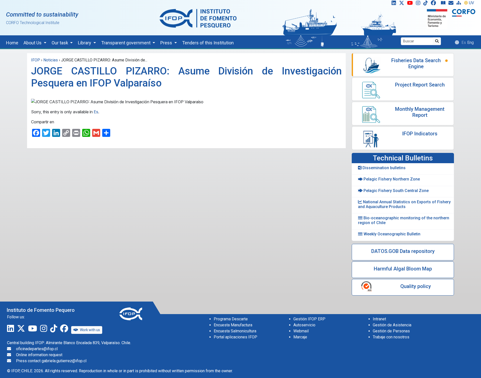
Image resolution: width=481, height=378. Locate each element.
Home (12, 42)
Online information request (39, 354)
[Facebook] (435, 4)
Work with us (90, 330)
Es (96, 111)
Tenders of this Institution (208, 42)
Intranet (379, 319)
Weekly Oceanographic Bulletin (391, 234)
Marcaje (300, 337)
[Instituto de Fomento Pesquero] (198, 18)
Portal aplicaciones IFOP (235, 337)
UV (471, 3)
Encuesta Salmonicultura (235, 331)
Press (166, 42)
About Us (33, 42)
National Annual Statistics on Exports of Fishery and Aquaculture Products (404, 204)
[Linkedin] (393, 4)
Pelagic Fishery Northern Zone (391, 179)
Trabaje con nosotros (391, 337)
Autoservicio (304, 325)
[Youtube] (411, 4)
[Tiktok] (426, 4)
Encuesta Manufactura (233, 325)
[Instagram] (419, 4)
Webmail (301, 331)
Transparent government (126, 42)
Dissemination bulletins (384, 167)
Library (85, 42)
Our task (60, 42)
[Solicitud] (451, 4)
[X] (402, 4)
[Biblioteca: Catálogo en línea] (444, 4)
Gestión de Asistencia (392, 325)
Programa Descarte (231, 319)
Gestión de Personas (391, 331)
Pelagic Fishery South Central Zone (396, 190)
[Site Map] (459, 4)
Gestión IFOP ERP (309, 319)
